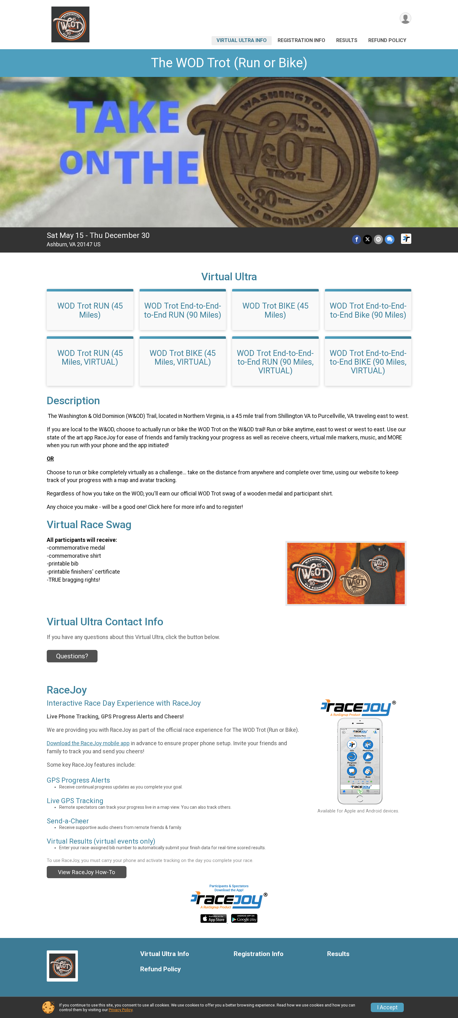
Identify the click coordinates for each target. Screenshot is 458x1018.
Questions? (72, 656)
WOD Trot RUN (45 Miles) (90, 310)
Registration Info (301, 40)
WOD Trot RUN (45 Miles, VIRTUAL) (90, 357)
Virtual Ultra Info (242, 40)
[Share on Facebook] (356, 239)
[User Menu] (405, 18)
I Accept (387, 1007)
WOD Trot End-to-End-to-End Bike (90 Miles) (368, 310)
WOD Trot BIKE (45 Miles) (275, 310)
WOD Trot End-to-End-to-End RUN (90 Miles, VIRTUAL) (275, 361)
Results (346, 40)
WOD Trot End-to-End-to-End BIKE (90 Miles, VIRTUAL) (368, 361)
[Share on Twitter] (367, 239)
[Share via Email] (378, 239)
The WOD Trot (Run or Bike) (229, 62)
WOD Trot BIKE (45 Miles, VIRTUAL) (183, 357)
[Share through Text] (389, 239)
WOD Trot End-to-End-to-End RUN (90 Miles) (182, 310)
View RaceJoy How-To (86, 872)
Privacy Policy (120, 1009)
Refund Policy (387, 40)
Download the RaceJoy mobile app (88, 743)
